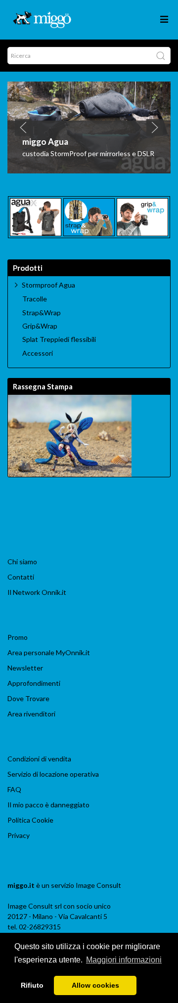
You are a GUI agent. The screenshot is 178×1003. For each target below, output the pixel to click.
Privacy (18, 835)
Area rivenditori (31, 714)
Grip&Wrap (39, 326)
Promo (17, 637)
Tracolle (34, 299)
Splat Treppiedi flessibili (59, 339)
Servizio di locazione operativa (53, 774)
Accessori (37, 353)
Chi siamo (22, 561)
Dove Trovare (28, 698)
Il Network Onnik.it (36, 592)
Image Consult (98, 885)
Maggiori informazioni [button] (124, 960)
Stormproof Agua (48, 285)
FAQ (14, 789)
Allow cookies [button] (95, 985)
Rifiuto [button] (32, 985)
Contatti (20, 577)
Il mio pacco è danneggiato (48, 804)
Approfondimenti (33, 683)
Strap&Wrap (41, 313)
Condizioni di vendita (39, 758)
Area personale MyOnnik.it (48, 652)
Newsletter (25, 668)
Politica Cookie (30, 820)
